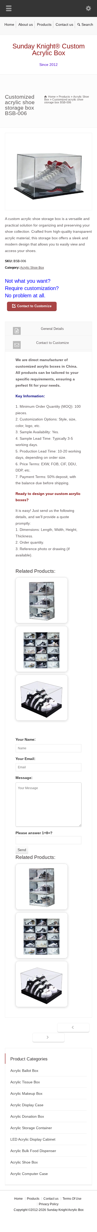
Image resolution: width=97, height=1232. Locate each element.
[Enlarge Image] (49, 136)
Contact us (64, 24)
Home (9, 24)
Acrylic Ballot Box (24, 1070)
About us (25, 24)
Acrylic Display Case (26, 1105)
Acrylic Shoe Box (32, 267)
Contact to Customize (34, 306)
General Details (52, 329)
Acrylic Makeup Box (26, 1093)
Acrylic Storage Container (31, 1128)
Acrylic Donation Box (27, 1116)
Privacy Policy (48, 1204)
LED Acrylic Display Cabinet (32, 1139)
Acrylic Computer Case (29, 1174)
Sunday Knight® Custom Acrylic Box (48, 49)
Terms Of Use (72, 1198)
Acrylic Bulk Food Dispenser (33, 1151)
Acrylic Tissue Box (25, 1082)
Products (44, 24)
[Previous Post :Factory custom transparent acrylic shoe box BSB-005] (73, 1028)
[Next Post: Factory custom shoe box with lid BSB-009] (48, 1038)
